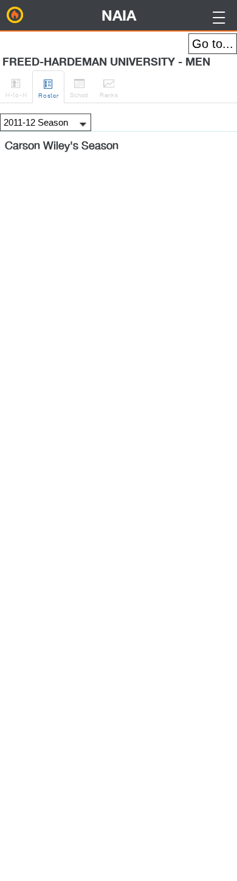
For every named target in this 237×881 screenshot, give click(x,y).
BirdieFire (15, 15)
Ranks (109, 88)
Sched (79, 88)
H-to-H (16, 88)
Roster (48, 88)
